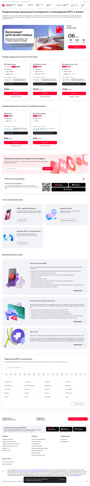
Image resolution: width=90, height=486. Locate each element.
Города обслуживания (37, 446)
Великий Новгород (30, 385)
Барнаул (47, 382)
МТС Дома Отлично (39, 64)
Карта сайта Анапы (7, 464)
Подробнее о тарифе (16, 96)
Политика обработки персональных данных (41, 470)
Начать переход (22, 243)
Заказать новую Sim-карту (68, 220)
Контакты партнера (36, 441)
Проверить (48, 168)
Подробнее (77, 291)
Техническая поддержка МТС (39, 439)
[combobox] (22, 168)
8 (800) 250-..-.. (83, 6)
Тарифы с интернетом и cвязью (10, 446)
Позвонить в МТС (36, 452)
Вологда (27, 389)
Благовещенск (8, 385)
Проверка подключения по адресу (40, 448)
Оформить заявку (78, 419)
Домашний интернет (20, 5)
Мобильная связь (66, 5)
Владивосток (48, 385)
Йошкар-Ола (68, 393)
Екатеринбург (69, 389)
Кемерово (47, 396)
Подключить (77, 47)
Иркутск (47, 393)
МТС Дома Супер (10, 64)
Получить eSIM (22, 220)
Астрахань (27, 382)
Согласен (62, 479)
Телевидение (59, 5)
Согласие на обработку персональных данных (26, 471)
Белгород (67, 382)
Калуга (26, 396)
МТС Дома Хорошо (39, 114)
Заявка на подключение (37, 450)
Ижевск (27, 393)
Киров (67, 396)
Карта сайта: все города (8, 461)
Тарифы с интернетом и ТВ (8, 441)
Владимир (68, 385)
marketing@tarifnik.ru (76, 475)
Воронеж (47, 389)
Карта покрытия (65, 441)
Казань (6, 396)
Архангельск (7, 382)
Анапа (86, 1)
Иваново (6, 393)
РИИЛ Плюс (8, 114)
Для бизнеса (7, 1)
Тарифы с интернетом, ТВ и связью (10, 443)
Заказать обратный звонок (38, 455)
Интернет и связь (49, 5)
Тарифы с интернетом (7, 439)
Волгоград (7, 389)
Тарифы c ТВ (5, 448)
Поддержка (16, 1)
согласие (43, 479)
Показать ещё (78, 403)
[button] (45, 17)
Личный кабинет (26, 1)
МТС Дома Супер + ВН (69, 64)
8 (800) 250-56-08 (75, 6)
